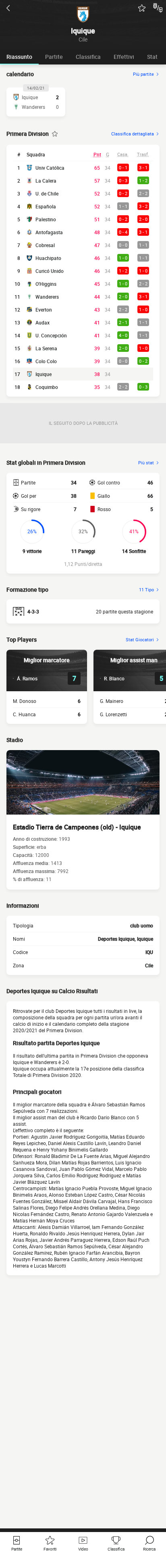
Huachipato (48, 258)
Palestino (45, 219)
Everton (43, 309)
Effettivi (124, 56)
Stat (152, 56)
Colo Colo (46, 361)
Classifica (88, 56)
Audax (42, 322)
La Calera (45, 180)
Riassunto (19, 56)
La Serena (46, 348)
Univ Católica (49, 167)
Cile (149, 965)
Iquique (43, 374)
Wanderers (47, 296)
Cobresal (45, 245)
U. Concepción (51, 335)
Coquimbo (46, 387)
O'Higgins (45, 284)
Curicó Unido (49, 271)
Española (45, 206)
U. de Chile (46, 193)
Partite (54, 56)
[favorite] (142, 8)
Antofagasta (49, 232)
